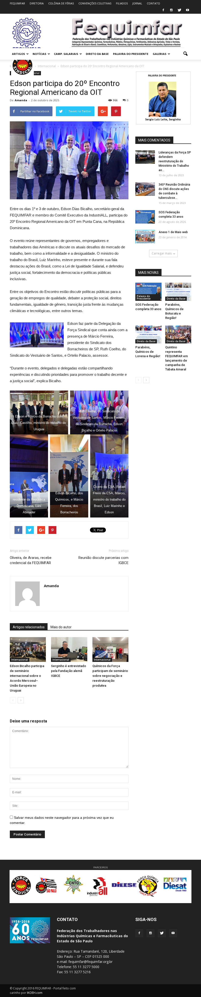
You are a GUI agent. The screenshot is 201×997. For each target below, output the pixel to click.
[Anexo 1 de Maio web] (145, 236)
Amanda (21, 100)
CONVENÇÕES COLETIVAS (94, 3)
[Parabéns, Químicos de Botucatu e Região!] (178, 292)
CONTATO (153, 3)
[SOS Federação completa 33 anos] (145, 217)
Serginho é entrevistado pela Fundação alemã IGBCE (68, 671)
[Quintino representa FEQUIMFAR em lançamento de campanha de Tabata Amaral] (178, 334)
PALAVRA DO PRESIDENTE (130, 54)
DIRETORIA (37, 3)
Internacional (19, 659)
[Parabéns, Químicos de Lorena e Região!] (148, 334)
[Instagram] (171, 10)
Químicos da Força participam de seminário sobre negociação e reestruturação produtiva (110, 675)
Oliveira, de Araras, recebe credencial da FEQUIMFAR (30, 560)
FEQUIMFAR (17, 3)
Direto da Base (176, 298)
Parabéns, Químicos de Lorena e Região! (147, 351)
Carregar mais (162, 253)
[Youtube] (187, 10)
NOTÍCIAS (39, 54)
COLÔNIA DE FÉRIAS (61, 3)
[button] (185, 54)
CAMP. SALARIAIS (66, 54)
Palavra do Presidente (144, 297)
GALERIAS (159, 54)
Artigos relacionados (29, 627)
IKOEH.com (34, 993)
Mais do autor (61, 627)
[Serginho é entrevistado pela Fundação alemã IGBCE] (69, 649)
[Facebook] (163, 10)
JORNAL (137, 3)
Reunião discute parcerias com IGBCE (103, 560)
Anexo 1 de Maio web (173, 232)
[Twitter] (179, 10)
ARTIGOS (18, 54)
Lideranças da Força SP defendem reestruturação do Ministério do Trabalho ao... (175, 161)
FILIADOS (122, 3)
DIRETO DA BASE (97, 54)
